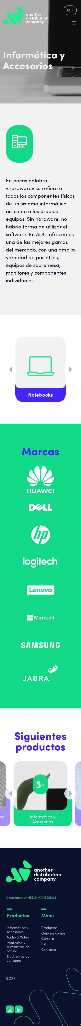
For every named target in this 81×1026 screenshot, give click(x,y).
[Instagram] (10, 1009)
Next (70, 369)
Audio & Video (18, 937)
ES (69, 10)
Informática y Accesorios (17, 929)
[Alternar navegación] (9, 924)
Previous (11, 369)
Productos (49, 927)
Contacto (48, 949)
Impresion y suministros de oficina (18, 946)
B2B (44, 944)
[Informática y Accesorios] (40, 785)
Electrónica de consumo (18, 958)
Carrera (47, 938)
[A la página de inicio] (33, 871)
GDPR (11, 978)
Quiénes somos (53, 933)
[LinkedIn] (19, 1009)
